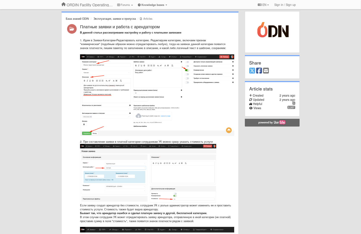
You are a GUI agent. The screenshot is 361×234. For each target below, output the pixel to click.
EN (264, 5)
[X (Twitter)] (252, 70)
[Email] (266, 70)
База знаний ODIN (77, 19)
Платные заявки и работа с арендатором (120, 26)
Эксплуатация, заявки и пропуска (114, 19)
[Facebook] (259, 70)
